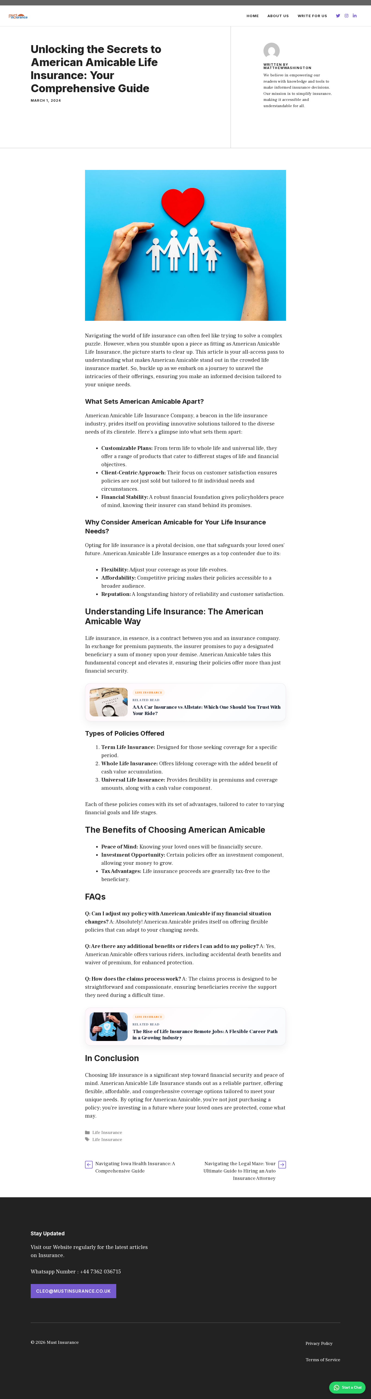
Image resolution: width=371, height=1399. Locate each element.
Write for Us (312, 16)
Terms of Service (323, 1360)
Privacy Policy (319, 1344)
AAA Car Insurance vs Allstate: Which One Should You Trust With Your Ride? (207, 710)
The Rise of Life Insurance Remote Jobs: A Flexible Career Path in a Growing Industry (205, 1034)
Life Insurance (107, 1133)
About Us (278, 16)
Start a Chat (351, 1387)
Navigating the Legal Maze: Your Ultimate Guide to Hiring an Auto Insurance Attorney (239, 1171)
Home (253, 16)
